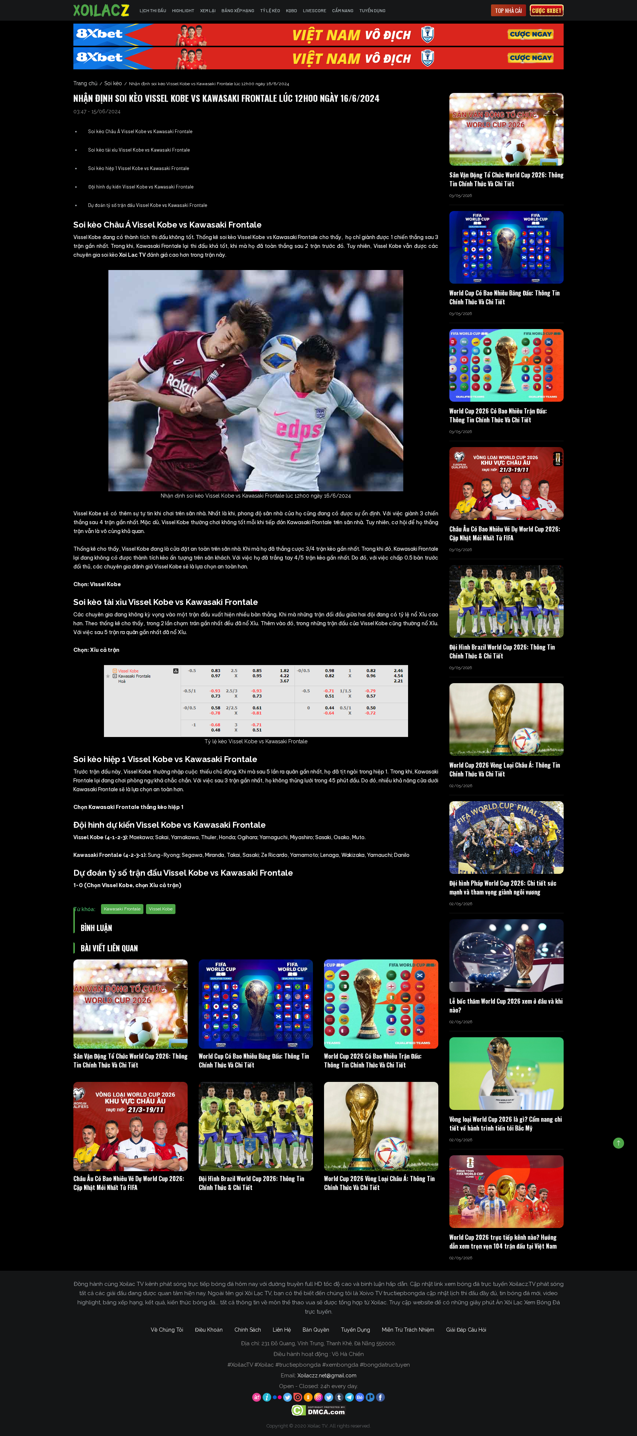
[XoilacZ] (102, 10)
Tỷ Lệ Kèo (270, 10)
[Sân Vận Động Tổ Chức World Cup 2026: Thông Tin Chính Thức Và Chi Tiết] (130, 1004)
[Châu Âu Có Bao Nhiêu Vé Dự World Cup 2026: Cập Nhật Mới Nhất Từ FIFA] (130, 1126)
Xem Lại (208, 10)
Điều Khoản (209, 1330)
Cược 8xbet (546, 10)
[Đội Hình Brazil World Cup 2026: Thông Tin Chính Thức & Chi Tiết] (256, 1126)
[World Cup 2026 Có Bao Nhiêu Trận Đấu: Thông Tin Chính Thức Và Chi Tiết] (381, 1004)
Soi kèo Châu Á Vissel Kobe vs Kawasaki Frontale (140, 131)
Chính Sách (247, 1330)
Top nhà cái (508, 10)
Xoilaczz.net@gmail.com (326, 1375)
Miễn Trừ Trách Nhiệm (408, 1330)
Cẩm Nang (343, 10)
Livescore (314, 10)
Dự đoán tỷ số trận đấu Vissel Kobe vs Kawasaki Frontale (147, 205)
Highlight (183, 10)
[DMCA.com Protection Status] (318, 1410)
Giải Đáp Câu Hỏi (466, 1330)
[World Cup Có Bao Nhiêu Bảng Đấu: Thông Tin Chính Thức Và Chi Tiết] (256, 1004)
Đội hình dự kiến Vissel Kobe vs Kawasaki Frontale (141, 187)
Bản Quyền (316, 1330)
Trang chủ (85, 83)
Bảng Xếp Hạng (238, 10)
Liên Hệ (282, 1330)
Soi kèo (113, 83)
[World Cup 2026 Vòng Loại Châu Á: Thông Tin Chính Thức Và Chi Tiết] (381, 1126)
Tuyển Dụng (372, 10)
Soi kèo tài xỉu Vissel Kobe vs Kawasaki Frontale (139, 150)
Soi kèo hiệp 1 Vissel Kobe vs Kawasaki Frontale (139, 168)
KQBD (291, 10)
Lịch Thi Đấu (153, 10)
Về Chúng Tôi (167, 1330)
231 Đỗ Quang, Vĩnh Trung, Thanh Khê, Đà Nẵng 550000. (328, 1343)
